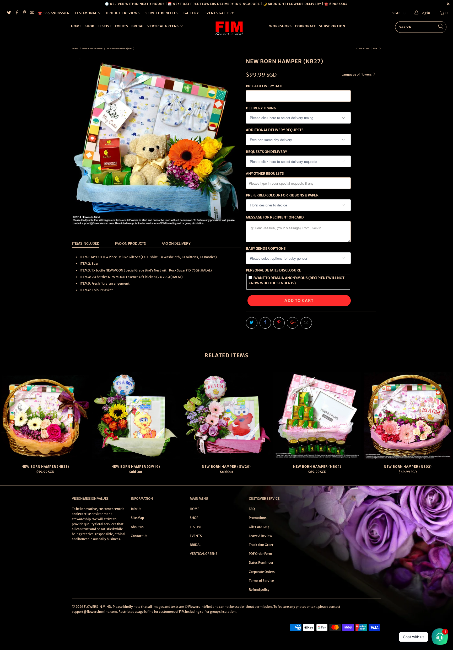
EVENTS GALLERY (219, 13)
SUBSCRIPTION (332, 26)
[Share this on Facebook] (265, 323)
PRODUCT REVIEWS (123, 13)
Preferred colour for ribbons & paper (282, 195)
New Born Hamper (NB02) (408, 416)
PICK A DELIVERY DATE (264, 86)
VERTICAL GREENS (163, 26)
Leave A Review (260, 536)
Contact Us (139, 536)
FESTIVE (105, 26)
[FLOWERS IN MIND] (229, 28)
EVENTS (121, 26)
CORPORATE (305, 26)
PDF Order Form (260, 554)
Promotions (258, 518)
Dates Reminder (261, 562)
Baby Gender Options (266, 248)
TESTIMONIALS (87, 13)
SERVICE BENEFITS (161, 13)
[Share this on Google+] (292, 323)
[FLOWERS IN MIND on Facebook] (16, 13)
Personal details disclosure (273, 270)
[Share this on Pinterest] (279, 323)
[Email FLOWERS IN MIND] (32, 13)
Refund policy (259, 590)
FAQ (252, 509)
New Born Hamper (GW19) (136, 416)
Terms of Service (261, 581)
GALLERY (191, 13)
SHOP (89, 26)
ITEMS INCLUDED (85, 243)
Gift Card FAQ (259, 527)
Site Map (137, 518)
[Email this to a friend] (306, 323)
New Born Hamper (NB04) (317, 416)
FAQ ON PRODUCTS (130, 243)
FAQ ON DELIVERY (176, 243)
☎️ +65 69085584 (53, 13)
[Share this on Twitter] (251, 323)
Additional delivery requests (275, 130)
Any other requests (265, 173)
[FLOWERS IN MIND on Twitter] (9, 13)
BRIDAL (137, 26)
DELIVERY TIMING (261, 108)
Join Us (136, 509)
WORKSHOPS (280, 26)
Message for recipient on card (275, 217)
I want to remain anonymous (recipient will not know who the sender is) (296, 280)
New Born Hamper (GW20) (226, 416)
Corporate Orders (262, 572)
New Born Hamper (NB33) (45, 416)
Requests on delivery (266, 152)
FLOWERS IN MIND (97, 607)
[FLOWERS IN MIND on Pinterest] (24, 13)
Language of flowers (357, 74)
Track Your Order (261, 545)
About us (137, 527)
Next (376, 48)
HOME (76, 26)
